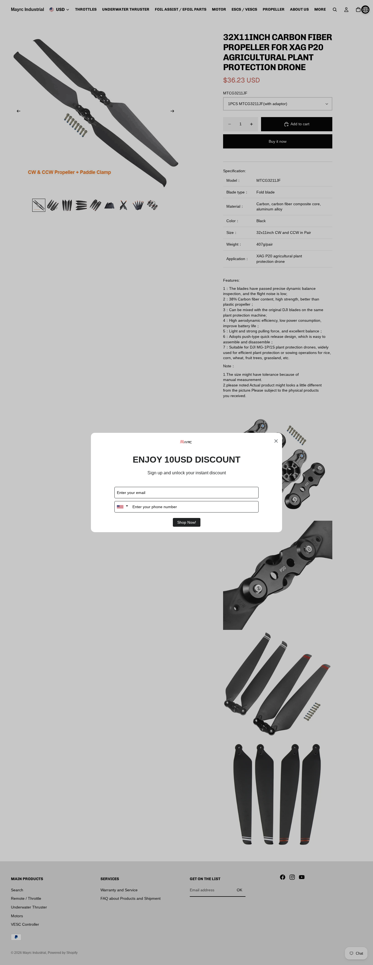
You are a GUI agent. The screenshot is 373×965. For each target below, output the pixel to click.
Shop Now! (186, 522)
